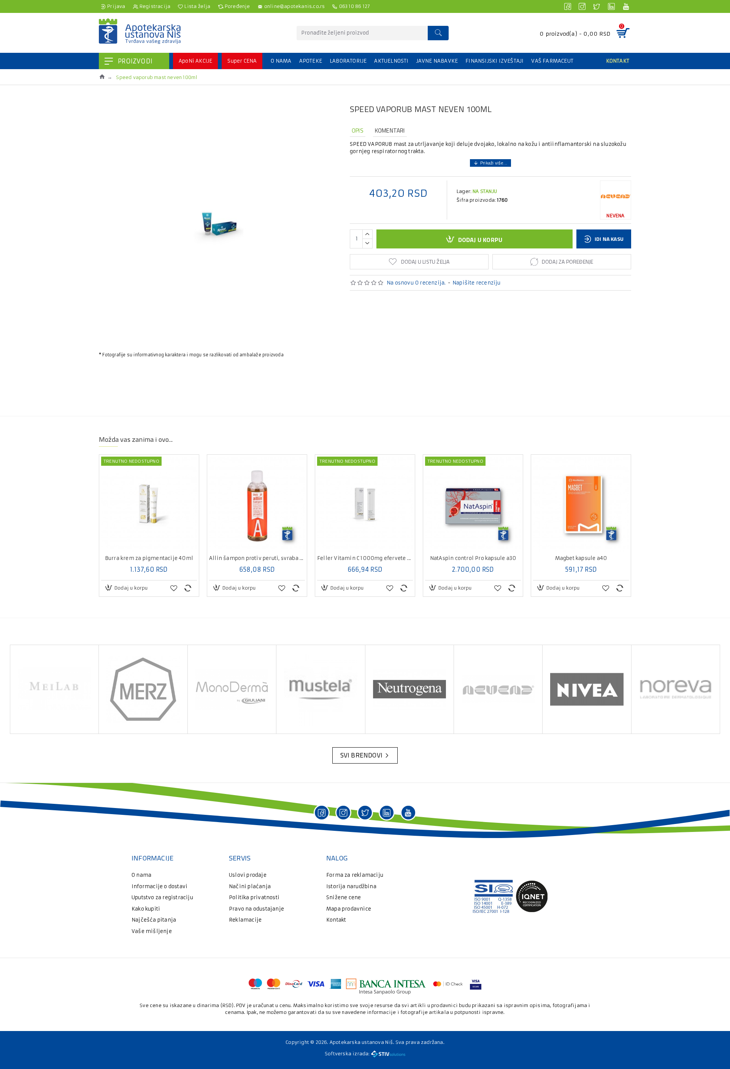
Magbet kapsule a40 (581, 558)
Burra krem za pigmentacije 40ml (149, 558)
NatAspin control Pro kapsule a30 (473, 558)
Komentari (390, 130)
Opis (357, 130)
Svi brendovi (361, 755)
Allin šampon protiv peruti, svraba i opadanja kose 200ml (257, 558)
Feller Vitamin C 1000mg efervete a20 (365, 558)
